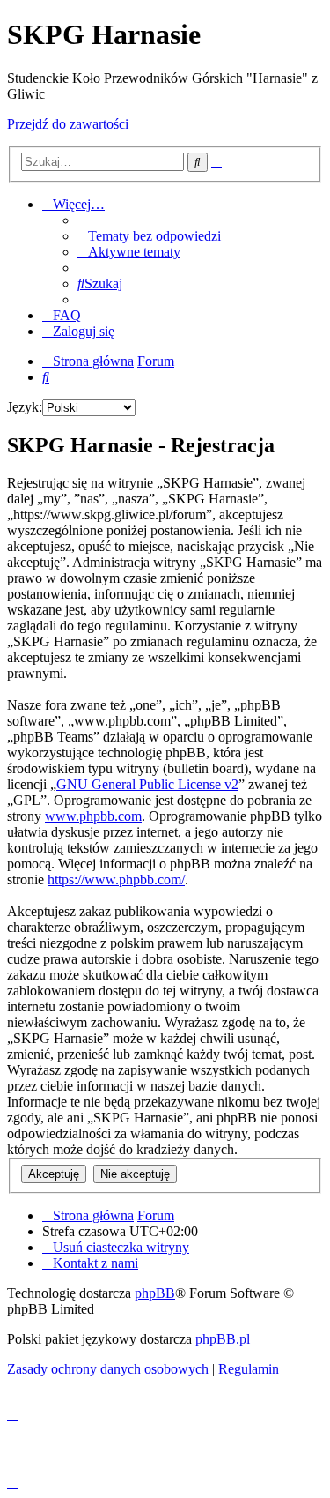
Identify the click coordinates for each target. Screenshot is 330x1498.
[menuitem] (149, 235)
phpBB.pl (222, 1338)
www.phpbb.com (93, 816)
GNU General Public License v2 (147, 784)
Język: (24, 406)
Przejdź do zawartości (67, 123)
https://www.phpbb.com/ (116, 879)
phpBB (155, 1293)
